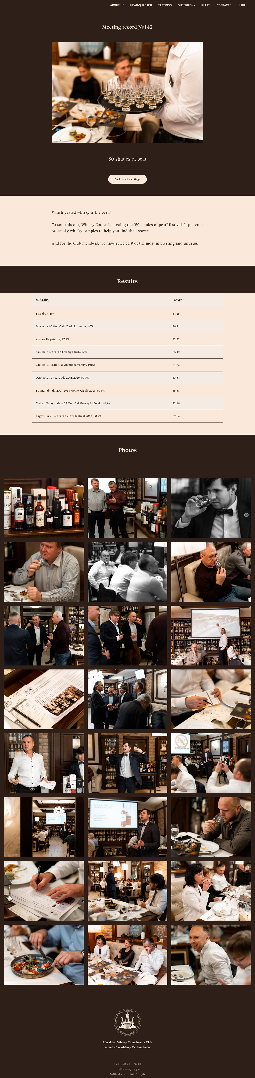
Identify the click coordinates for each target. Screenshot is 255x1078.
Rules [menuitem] (206, 5)
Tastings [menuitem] (165, 5)
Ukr (242, 5)
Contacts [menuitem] (224, 5)
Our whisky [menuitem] (186, 5)
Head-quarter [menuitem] (141, 5)
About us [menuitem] (117, 5)
